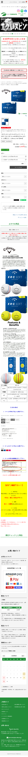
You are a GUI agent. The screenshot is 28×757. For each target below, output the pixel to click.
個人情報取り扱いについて (20, 704)
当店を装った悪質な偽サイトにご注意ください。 (14, 70)
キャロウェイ (20, 81)
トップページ (3, 81)
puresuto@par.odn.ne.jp (15, 737)
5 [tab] (10, 33)
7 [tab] (14, 33)
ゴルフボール (9, 81)
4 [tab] (8, 33)
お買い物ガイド (5, 704)
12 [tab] (23, 33)
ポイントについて (5, 709)
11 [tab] (21, 33)
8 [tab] (15, 33)
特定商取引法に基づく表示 (20, 706)
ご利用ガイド (8, 563)
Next (26, 25)
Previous (2, 25)
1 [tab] (3, 33)
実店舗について (5, 711)
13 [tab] (24, 33)
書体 (2, 173)
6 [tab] (12, 33)
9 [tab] (17, 33)
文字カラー (4, 179)
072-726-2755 (15, 729)
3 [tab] (6, 33)
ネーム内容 (4, 186)
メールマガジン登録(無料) (7, 716)
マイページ (4, 713)
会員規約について (5, 718)
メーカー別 (14, 81)
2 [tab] (5, 33)
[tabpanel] (14, 24)
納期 (2, 193)
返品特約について (5, 720)
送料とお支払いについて (6, 706)
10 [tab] (19, 33)
